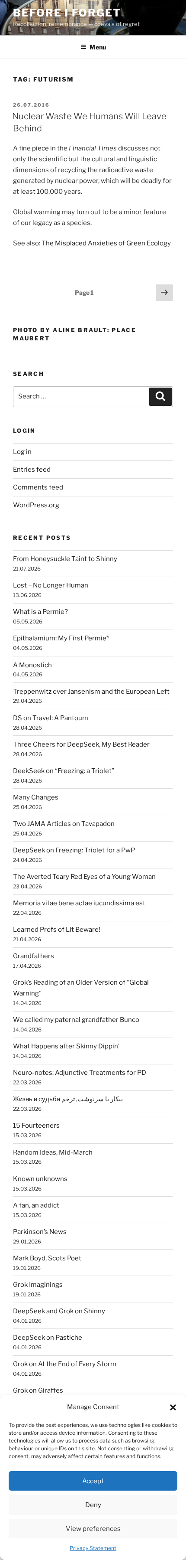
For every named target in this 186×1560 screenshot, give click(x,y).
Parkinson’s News (40, 1232)
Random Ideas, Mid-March (53, 1152)
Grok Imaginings (38, 1285)
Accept (93, 1481)
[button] (173, 1407)
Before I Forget (67, 13)
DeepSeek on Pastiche (47, 1337)
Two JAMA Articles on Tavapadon (64, 824)
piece (40, 148)
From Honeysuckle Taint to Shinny (65, 559)
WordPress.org (36, 505)
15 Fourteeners (36, 1125)
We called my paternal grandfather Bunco (76, 1020)
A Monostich (32, 665)
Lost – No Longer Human (50, 585)
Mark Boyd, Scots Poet (47, 1258)
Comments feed (38, 487)
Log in (22, 452)
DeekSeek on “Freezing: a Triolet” (63, 771)
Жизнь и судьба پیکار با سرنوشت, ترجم (68, 1099)
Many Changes (35, 797)
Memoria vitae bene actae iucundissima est (79, 903)
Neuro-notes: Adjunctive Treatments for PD (79, 1073)
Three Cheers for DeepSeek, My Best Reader (81, 744)
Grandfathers (33, 956)
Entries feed (32, 469)
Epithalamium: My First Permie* (61, 638)
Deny (93, 1505)
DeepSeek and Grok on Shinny (59, 1311)
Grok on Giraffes (38, 1390)
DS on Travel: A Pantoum (50, 718)
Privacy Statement (93, 1548)
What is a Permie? (40, 612)
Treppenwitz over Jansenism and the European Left (91, 691)
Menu (98, 47)
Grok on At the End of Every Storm (64, 1364)
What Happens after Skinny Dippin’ (66, 1046)
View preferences (93, 1529)
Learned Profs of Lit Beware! (56, 929)
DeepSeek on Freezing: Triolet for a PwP (74, 850)
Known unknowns (40, 1179)
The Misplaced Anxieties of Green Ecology (106, 243)
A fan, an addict (36, 1205)
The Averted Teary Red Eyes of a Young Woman (84, 877)
